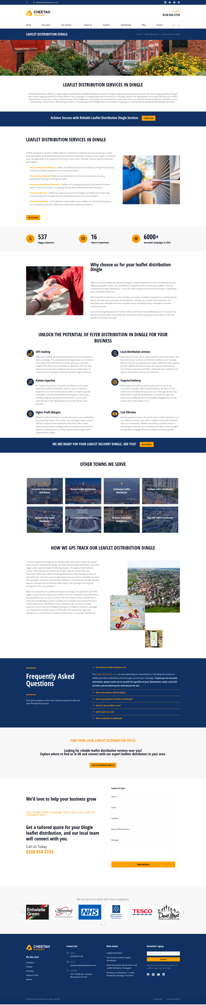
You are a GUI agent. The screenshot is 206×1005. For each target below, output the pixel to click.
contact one (148, 118)
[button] (101, 924)
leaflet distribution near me (103, 765)
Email (113, 807)
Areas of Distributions (120, 829)
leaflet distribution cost (106, 674)
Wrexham (30, 971)
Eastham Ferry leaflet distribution (45, 519)
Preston (29, 967)
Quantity (115, 818)
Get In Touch (33, 217)
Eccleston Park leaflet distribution (121, 519)
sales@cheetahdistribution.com (47, 2)
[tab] (135, 667)
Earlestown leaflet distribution (121, 490)
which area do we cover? (105, 712)
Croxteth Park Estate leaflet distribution (44, 490)
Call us (73, 953)
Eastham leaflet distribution (160, 489)
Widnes (29, 979)
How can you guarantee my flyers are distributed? (114, 699)
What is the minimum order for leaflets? (111, 693)
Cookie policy (158, 999)
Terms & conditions (173, 999)
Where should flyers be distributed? (109, 718)
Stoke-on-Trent (32, 975)
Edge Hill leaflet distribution (160, 517)
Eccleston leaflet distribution (83, 517)
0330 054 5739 (171, 15)
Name (114, 796)
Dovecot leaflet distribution (83, 489)
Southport (30, 962)
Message (115, 840)
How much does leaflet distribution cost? (111, 667)
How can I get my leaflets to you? (108, 705)
